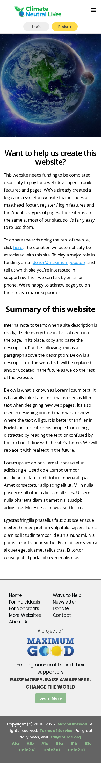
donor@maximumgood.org (59, 262)
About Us (18, 622)
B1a (59, 743)
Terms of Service (56, 730)
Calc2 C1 (76, 750)
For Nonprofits (24, 608)
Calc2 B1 (51, 750)
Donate (61, 608)
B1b (74, 743)
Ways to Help (67, 595)
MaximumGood (71, 724)
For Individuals (24, 602)
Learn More (50, 698)
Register (64, 26)
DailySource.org (65, 737)
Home (15, 595)
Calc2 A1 (27, 750)
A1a (15, 743)
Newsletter (64, 602)
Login (36, 26)
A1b (30, 743)
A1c (44, 743)
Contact (62, 615)
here (18, 247)
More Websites (25, 615)
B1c (88, 743)
